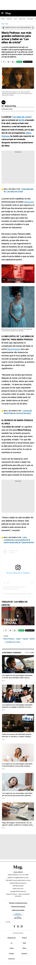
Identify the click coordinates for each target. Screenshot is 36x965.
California (9, 18)
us (11, 943)
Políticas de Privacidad (18, 906)
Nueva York (22, 18)
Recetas (24, 953)
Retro (24, 948)
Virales (11, 953)
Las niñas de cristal (12, 642)
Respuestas (12, 938)
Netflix (32, 639)
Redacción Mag (10, 106)
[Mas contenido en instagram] (21, 926)
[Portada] (18, 870)
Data (24, 943)
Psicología (30, 18)
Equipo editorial (18, 872)
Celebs (18, 639)
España (25, 639)
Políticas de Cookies (18, 910)
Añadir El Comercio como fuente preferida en (18, 27)
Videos (24, 938)
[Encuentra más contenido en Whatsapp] (12, 62)
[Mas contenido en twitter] (18, 926)
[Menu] (3, 13)
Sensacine (29, 202)
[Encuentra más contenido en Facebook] (4, 62)
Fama (11, 948)
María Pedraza (13, 349)
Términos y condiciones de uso (18, 903)
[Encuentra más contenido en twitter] (8, 62)
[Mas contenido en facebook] (14, 926)
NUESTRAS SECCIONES (18, 933)
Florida (3, 18)
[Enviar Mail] (3, 106)
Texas (15, 18)
